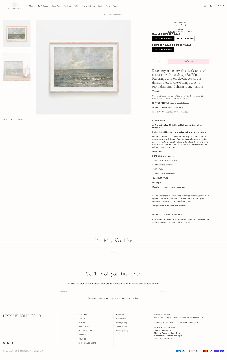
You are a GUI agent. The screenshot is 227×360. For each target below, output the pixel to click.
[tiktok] (12, 342)
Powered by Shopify (36, 351)
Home (5, 119)
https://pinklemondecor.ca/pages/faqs (168, 187)
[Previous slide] (34, 14)
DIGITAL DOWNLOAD (163, 38)
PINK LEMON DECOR (18, 351)
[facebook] (4, 342)
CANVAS (189, 38)
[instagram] (8, 342)
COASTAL (12, 119)
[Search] (204, 6)
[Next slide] (193, 14)
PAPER (179, 38)
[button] (211, 6)
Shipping (171, 32)
